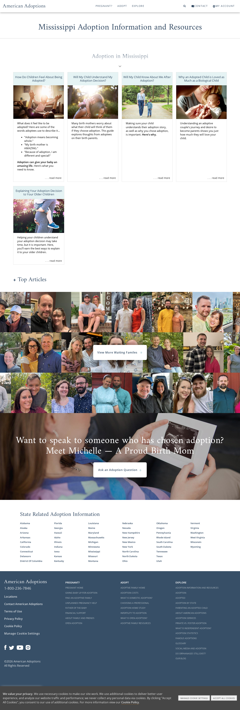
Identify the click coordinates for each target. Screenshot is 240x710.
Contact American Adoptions (23, 604)
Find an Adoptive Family (78, 597)
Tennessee (161, 551)
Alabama (25, 523)
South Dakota (163, 546)
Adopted (180, 597)
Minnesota (94, 546)
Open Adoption (73, 623)
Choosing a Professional (135, 603)
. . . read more (53, 178)
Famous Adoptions (186, 638)
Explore (138, 6)
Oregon (160, 528)
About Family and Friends (79, 618)
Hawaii (58, 532)
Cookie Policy (13, 626)
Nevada (126, 528)
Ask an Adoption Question (117, 470)
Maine (91, 528)
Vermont (195, 523)
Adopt (122, 6)
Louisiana (93, 523)
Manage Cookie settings (194, 698)
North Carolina (130, 551)
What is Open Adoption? (134, 618)
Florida (58, 523)
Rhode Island (163, 537)
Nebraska (127, 523)
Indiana (58, 546)
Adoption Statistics (187, 633)
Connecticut (26, 551)
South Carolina (164, 542)
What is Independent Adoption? (193, 628)
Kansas (58, 556)
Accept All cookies (224, 698)
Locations (10, 597)
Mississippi (94, 551)
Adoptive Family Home (133, 587)
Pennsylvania (163, 532)
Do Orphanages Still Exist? (191, 653)
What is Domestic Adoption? (136, 597)
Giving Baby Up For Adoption (81, 592)
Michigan (93, 542)
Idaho (57, 537)
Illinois (57, 542)
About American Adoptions (191, 613)
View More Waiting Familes (117, 352)
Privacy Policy (13, 619)
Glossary (181, 643)
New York (127, 546)
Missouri (93, 556)
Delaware (25, 556)
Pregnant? (104, 6)
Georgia (58, 528)
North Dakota (129, 556)
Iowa (57, 551)
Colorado (25, 546)
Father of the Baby (76, 607)
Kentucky (59, 561)
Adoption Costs (129, 592)
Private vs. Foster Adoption (191, 623)
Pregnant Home (74, 587)
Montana (93, 561)
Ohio (125, 561)
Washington (196, 532)
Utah (159, 561)
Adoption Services (186, 618)
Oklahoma (162, 523)
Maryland (93, 532)
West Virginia (197, 537)
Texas (159, 556)
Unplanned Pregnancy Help (81, 603)
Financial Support (75, 613)
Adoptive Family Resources (136, 623)
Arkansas (25, 537)
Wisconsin (195, 542)
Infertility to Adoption (134, 613)
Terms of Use (13, 611)
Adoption (181, 592)
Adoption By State (186, 603)
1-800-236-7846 (17, 588)
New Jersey (128, 537)
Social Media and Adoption (191, 648)
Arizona (24, 532)
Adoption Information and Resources (197, 587)
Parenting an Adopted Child (192, 607)
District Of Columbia (31, 561)
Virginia (194, 528)
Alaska (23, 528)
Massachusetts (96, 537)
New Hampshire (131, 532)
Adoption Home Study (133, 607)
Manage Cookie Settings (22, 633)
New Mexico (128, 542)
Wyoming (195, 546)
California (25, 542)
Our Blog (181, 658)
